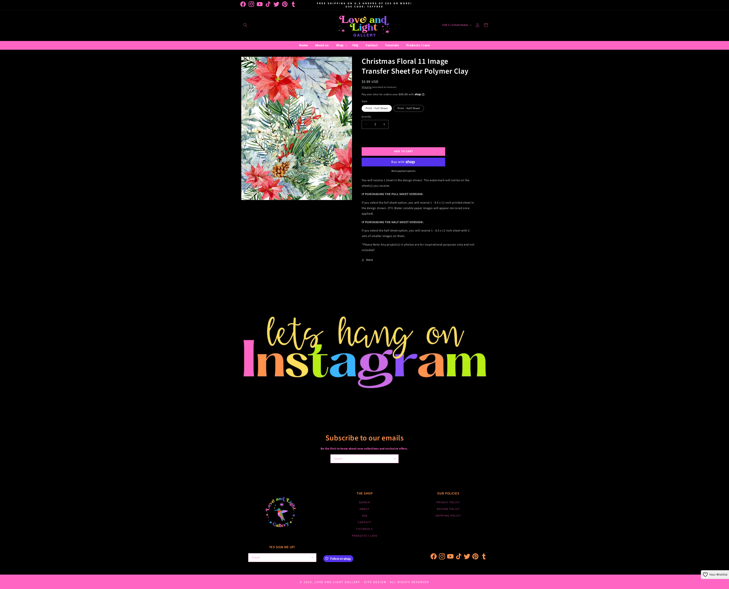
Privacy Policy (448, 502)
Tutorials (364, 529)
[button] (245, 25)
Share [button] (369, 260)
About (364, 509)
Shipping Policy (448, 516)
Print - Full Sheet (377, 108)
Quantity (366, 116)
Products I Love (364, 536)
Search (364, 502)
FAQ (364, 516)
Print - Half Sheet (409, 108)
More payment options (403, 171)
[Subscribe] (394, 458)
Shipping (367, 87)
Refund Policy (448, 509)
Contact (364, 522)
